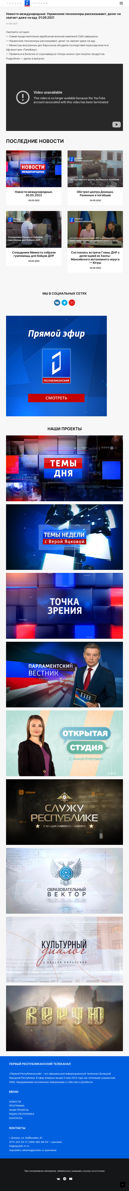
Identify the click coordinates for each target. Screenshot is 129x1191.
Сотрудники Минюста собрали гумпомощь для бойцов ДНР (34, 254)
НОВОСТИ (15, 1101)
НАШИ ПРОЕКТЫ (19, 1109)
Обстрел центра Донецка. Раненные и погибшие (95, 193)
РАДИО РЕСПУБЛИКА (21, 1113)
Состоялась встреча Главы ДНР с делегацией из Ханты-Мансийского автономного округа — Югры (95, 257)
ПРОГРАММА (17, 1105)
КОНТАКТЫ (15, 1118)
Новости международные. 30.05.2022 (34, 193)
